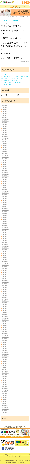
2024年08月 (5, 145)
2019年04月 (5, 267)
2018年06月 (5, 285)
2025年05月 (5, 128)
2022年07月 (5, 193)
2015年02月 (5, 361)
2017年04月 (5, 312)
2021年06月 (5, 217)
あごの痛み (5, 74)
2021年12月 (5, 206)
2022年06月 (5, 194)
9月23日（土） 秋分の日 (10, 20)
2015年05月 (5, 356)
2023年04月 (5, 176)
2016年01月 (5, 340)
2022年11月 (5, 185)
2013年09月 (5, 384)
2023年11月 (5, 162)
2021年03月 (5, 223)
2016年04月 (5, 335)
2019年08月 (5, 259)
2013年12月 (5, 378)
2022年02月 (5, 202)
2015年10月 (5, 346)
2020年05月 (5, 242)
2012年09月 (5, 407)
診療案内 (10, 455)
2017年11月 (5, 299)
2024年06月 (5, 149)
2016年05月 (5, 333)
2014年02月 (5, 374)
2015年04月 (5, 357)
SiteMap (20, 456)
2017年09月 (5, 302)
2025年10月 (5, 119)
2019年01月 (5, 272)
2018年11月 (5, 276)
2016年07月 (5, 329)
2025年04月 (5, 130)
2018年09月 (5, 280)
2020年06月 (5, 240)
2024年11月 (5, 140)
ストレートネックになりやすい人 (11, 82)
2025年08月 (5, 122)
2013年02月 (5, 397)
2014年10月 (5, 369)
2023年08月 (5, 168)
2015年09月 (5, 348)
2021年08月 (5, 213)
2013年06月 (5, 390)
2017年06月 (5, 308)
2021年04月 (5, 221)
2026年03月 (5, 109)
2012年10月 (5, 405)
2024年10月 (5, 141)
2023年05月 (5, 174)
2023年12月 (5, 160)
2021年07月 (5, 215)
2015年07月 (5, 352)
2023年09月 (5, 166)
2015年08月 (5, 350)
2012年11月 (5, 403)
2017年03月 (5, 314)
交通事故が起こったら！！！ (10, 80)
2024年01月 (5, 159)
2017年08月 (5, 304)
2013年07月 (5, 388)
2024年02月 (5, 157)
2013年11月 (5, 380)
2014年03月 (5, 373)
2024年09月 (5, 143)
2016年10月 (5, 323)
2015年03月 (5, 359)
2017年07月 (5, 306)
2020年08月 (5, 236)
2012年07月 (5, 411)
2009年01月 (5, 412)
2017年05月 (5, 310)
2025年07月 (5, 124)
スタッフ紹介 (16, 455)
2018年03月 (5, 291)
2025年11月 (5, 117)
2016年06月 (5, 331)
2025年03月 (5, 132)
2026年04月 (5, 107)
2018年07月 (5, 284)
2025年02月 (5, 134)
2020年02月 (5, 248)
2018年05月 (5, 287)
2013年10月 (5, 382)
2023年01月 (5, 181)
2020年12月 (5, 229)
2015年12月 (5, 342)
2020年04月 (5, 244)
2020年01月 (5, 249)
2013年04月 (5, 393)
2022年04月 (5, 198)
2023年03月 (5, 177)
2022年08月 (5, 191)
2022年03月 (5, 200)
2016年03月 (5, 337)
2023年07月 (5, 170)
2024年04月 (5, 153)
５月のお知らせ (6, 84)
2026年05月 (5, 105)
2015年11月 (5, 344)
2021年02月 (5, 225)
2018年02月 (5, 293)
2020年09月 (5, 234)
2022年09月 (5, 189)
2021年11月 (5, 208)
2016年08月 (5, 327)
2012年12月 (5, 401)
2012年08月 (5, 409)
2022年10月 (5, 187)
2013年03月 (5, 395)
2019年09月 (5, 257)
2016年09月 (5, 325)
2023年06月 (5, 172)
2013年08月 (5, 386)
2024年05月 (5, 151)
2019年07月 (5, 261)
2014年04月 (5, 371)
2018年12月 (5, 274)
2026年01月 (5, 113)
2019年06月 (5, 263)
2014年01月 (5, 376)
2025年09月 (5, 121)
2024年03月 (5, 155)
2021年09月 (5, 212)
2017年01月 (5, 318)
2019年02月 (5, 270)
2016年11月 (5, 321)
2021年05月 (5, 219)
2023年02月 (5, 179)
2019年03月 (5, 268)
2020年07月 (5, 238)
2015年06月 (5, 354)
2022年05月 (5, 196)
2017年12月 (5, 297)
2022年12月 (5, 183)
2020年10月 (5, 232)
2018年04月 (5, 289)
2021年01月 (5, 227)
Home (1, 455)
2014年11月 (5, 367)
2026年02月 (5, 111)
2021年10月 (5, 210)
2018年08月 (5, 282)
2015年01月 (5, 363)
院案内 (5, 455)
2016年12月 (5, 320)
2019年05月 (5, 265)
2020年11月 (5, 230)
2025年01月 (5, 136)
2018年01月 (5, 295)
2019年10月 (5, 255)
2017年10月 (5, 301)
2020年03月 (5, 246)
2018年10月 (5, 278)
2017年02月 (5, 316)
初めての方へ (14, 456)
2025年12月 (5, 115)
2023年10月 (5, 164)
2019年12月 (5, 251)
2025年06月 (5, 126)
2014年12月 (5, 365)
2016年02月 (5, 339)
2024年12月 (5, 138)
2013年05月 (5, 392)
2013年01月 (5, 399)
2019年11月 (5, 253)
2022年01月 (5, 204)
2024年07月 (5, 147)
